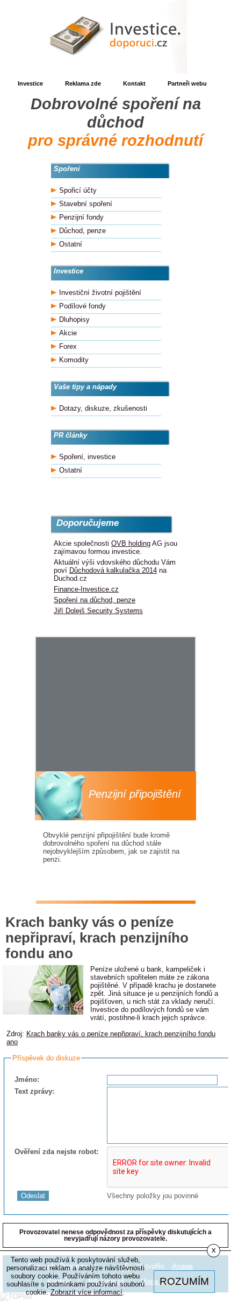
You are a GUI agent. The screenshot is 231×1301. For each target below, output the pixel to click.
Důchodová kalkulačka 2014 (113, 570)
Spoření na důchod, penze (94, 600)
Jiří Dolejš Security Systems (98, 611)
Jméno (26, 1079)
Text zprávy (33, 1091)
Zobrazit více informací (86, 1292)
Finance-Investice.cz (86, 589)
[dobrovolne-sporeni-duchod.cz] (115, 37)
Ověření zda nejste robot (55, 1152)
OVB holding (130, 543)
